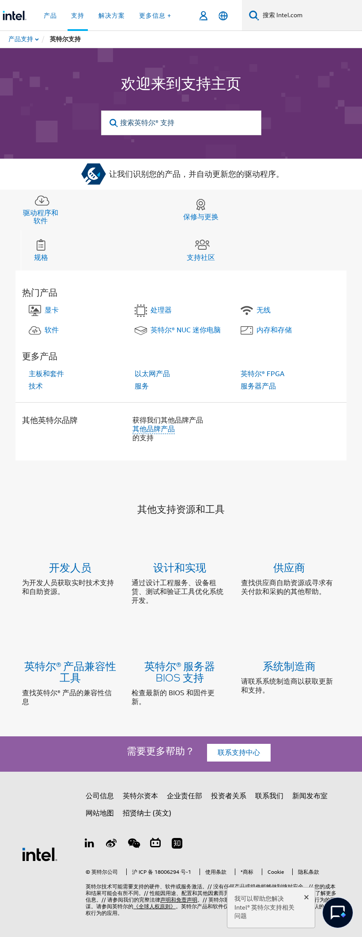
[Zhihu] (177, 845)
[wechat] (133, 845)
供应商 (289, 567)
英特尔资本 (140, 796)
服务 (142, 386)
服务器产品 (258, 386)
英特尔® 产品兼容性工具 (70, 671)
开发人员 (70, 567)
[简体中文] (223, 15)
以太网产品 (152, 373)
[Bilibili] (155, 845)
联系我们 (269, 796)
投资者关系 (228, 796)
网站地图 (100, 813)
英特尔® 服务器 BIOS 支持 (179, 671)
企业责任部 (184, 796)
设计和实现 (179, 567)
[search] (114, 123)
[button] (181, 585)
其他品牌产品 (153, 429)
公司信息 (100, 796)
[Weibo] (111, 845)
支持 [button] (77, 15)
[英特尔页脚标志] (39, 853)
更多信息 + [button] (155, 15)
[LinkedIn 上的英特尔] (89, 845)
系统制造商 (289, 666)
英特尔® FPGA (262, 373)
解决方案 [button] (111, 15)
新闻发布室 (310, 796)
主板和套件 (46, 373)
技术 (36, 386)
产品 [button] (50, 15)
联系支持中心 (239, 752)
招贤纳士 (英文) (147, 813)
